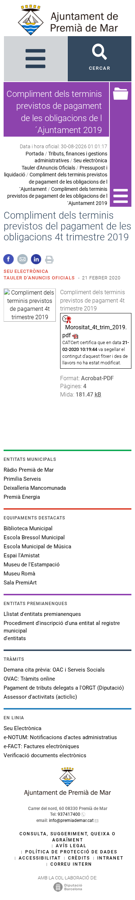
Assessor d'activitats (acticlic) (40, 697)
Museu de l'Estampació (32, 564)
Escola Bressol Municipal (34, 537)
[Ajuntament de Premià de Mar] (68, 793)
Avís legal (71, 845)
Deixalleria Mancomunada (35, 488)
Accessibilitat (40, 858)
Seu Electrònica (22, 728)
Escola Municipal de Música (37, 546)
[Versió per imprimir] (49, 258)
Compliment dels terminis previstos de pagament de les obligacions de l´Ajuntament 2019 (57, 196)
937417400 (69, 814)
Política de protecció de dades (71, 851)
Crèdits (79, 858)
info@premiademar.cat (71, 820)
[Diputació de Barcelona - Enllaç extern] (67, 886)
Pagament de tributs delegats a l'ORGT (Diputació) (64, 688)
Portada (35, 154)
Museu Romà (19, 573)
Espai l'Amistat (22, 555)
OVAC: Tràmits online (29, 679)
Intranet (110, 858)
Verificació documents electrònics (45, 755)
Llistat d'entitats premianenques (42, 614)
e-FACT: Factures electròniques (41, 746)
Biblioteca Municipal (28, 528)
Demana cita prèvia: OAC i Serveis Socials (54, 670)
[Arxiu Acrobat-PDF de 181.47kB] (30, 304)
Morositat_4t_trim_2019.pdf (94, 331)
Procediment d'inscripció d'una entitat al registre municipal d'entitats (62, 631)
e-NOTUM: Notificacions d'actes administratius (60, 737)
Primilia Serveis (22, 479)
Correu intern (71, 864)
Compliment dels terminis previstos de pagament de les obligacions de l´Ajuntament (63, 182)
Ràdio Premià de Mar (29, 470)
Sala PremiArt (20, 582)
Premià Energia (22, 497)
